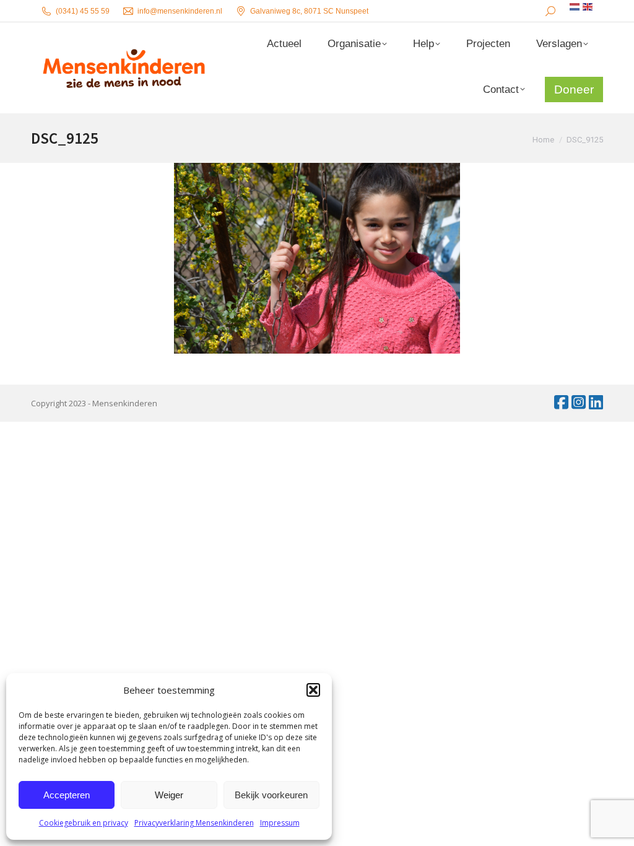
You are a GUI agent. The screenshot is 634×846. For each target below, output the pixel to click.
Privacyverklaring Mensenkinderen (194, 823)
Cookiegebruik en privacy (83, 823)
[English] (588, 6)
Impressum (280, 823)
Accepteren (66, 795)
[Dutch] (575, 6)
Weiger (169, 795)
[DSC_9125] (317, 258)
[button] (313, 690)
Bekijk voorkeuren (271, 795)
